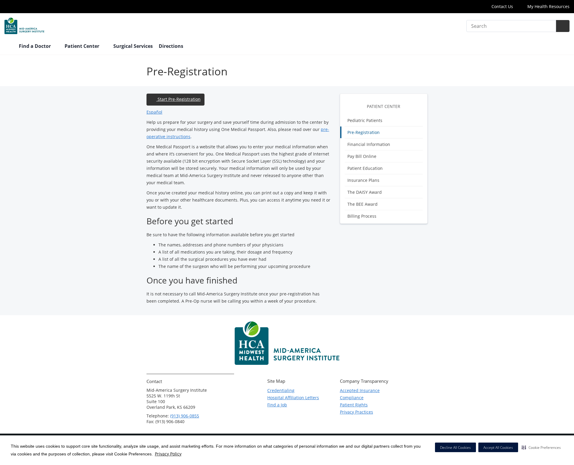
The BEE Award (362, 204)
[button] (541, 447)
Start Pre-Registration (178, 99)
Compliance (352, 397)
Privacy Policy (168, 454)
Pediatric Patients (364, 120)
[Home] (8, 47)
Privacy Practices (356, 412)
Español (154, 112)
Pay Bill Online (361, 156)
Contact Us (502, 6)
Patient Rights (354, 405)
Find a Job (277, 405)
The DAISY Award (364, 192)
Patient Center (383, 106)
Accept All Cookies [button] (498, 447)
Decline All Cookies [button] (455, 447)
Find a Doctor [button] (35, 46)
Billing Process (361, 216)
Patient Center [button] (82, 46)
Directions (171, 46)
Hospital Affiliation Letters (293, 397)
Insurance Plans (363, 180)
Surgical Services (133, 46)
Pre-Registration (363, 132)
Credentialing (280, 390)
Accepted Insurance (360, 390)
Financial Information (368, 144)
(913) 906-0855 (184, 416)
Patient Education (365, 168)
